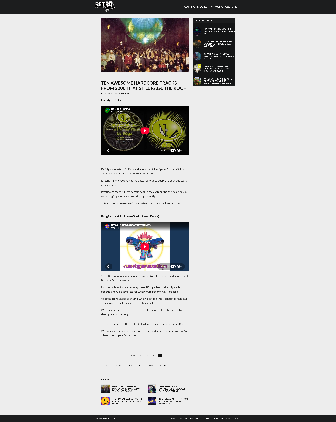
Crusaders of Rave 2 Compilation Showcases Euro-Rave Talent (172, 388)
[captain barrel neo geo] (197, 31)
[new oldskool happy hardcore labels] (105, 401)
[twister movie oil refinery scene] (197, 44)
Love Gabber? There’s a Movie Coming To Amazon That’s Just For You (126, 388)
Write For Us (195, 419)
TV (211, 6)
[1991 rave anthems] (152, 401)
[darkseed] (197, 68)
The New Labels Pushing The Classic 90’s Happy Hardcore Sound (127, 401)
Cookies (206, 419)
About (174, 419)
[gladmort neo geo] (197, 56)
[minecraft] (197, 81)
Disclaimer (225, 419)
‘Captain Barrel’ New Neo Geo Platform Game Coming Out (219, 31)
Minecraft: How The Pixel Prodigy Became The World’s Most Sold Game (218, 81)
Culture (231, 6)
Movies (202, 6)
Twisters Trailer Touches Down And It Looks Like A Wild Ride (218, 43)
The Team (183, 419)
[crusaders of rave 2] (152, 389)
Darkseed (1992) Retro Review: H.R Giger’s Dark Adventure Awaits (216, 68)
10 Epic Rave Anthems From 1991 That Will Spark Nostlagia (173, 401)
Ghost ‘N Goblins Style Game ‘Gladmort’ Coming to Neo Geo (219, 56)
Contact (236, 419)
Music (219, 6)
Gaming (189, 6)
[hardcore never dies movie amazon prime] (105, 389)
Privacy (215, 419)
